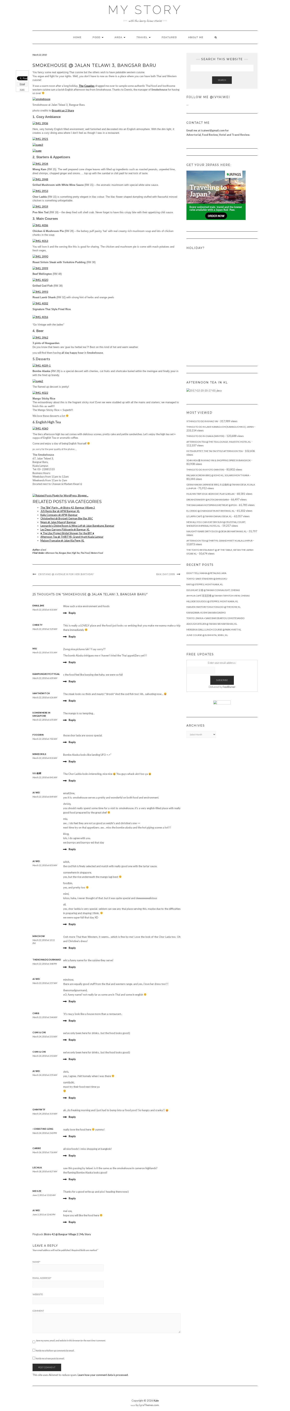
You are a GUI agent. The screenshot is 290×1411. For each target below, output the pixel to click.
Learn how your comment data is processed (103, 1374)
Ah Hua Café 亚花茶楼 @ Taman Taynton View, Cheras (218, 595)
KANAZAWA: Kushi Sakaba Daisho (206, 612)
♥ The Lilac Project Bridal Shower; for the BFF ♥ (67, 533)
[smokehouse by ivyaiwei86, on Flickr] (41, 98)
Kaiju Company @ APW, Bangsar (59, 514)
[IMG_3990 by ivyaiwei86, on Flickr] (40, 256)
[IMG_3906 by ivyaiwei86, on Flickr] (40, 123)
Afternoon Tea (51, 553)
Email (22, 84)
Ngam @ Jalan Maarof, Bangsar (58, 522)
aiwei (43, 549)
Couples (89, 85)
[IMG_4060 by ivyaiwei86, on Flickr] (40, 428)
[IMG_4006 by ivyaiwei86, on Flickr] (40, 225)
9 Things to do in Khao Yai (202, 421)
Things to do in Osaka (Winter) (205, 436)
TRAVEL (143, 37)
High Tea (76, 553)
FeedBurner (229, 686)
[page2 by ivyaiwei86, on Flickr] (38, 380)
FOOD (97, 37)
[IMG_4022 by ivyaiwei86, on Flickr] (40, 392)
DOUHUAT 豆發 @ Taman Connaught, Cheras (213, 590)
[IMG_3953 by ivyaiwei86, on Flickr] (40, 190)
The (81, 85)
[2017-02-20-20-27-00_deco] (204, 390)
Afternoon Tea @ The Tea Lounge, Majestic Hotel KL (218, 441)
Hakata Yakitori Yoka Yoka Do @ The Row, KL (213, 606)
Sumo (22, 90)
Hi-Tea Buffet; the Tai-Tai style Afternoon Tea (214, 451)
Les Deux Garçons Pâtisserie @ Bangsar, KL (65, 529)
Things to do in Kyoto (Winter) (205, 469)
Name (36, 1261)
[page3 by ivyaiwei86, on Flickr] (38, 144)
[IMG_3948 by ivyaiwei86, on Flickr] (40, 178)
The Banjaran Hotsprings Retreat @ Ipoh (211, 505)
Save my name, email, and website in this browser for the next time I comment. (71, 1340)
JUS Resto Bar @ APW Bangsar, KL (60, 511)
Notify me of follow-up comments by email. (55, 1350)
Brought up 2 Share (63, 110)
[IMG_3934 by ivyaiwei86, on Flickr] (40, 163)
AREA (119, 37)
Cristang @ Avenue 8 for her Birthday (66, 574)
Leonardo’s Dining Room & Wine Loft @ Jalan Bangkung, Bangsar (77, 525)
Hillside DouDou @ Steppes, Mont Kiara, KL (212, 601)
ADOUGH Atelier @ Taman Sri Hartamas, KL (211, 623)
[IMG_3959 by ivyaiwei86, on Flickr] (40, 206)
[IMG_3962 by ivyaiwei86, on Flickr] (40, 337)
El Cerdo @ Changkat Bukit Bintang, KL (210, 510)
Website (38, 1294)
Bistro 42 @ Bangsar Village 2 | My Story (67, 1234)
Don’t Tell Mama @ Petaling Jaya (206, 573)
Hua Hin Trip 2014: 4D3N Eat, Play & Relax (210, 493)
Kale (156, 1400)
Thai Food (85, 553)
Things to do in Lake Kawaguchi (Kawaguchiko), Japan (220, 426)
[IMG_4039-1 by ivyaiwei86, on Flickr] (42, 365)
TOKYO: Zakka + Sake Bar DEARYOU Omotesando (215, 618)
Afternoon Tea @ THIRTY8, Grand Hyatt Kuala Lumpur (71, 536)
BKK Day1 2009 (165, 574)
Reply (72, 612)
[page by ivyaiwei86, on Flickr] (37, 150)
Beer (69, 553)
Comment (38, 1310)
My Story (145, 10)
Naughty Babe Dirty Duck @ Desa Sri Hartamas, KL (216, 531)
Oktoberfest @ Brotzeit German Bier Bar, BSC (66, 518)
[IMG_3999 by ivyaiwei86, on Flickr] (40, 267)
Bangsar (62, 553)
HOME (77, 37)
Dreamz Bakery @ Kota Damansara (207, 499)
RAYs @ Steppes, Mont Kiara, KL (204, 584)
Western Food (97, 553)
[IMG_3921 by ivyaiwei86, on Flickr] (40, 138)
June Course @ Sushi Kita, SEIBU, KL (207, 635)
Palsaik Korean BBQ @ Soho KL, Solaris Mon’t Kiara (217, 475)
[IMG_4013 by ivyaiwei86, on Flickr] (40, 240)
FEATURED (169, 37)
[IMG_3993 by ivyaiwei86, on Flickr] (40, 291)
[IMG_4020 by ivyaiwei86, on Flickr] (40, 279)
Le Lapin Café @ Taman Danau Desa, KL (209, 516)
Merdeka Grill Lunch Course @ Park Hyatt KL (213, 629)
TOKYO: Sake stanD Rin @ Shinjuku (206, 578)
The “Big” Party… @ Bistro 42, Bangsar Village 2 (67, 507)
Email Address (42, 1278)
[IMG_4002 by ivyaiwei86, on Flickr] (40, 303)
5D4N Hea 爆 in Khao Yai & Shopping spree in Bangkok (218, 460)
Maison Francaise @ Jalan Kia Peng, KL (62, 540)
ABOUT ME (195, 37)
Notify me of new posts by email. (50, 1358)
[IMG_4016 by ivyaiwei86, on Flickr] (40, 316)
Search (222, 80)
